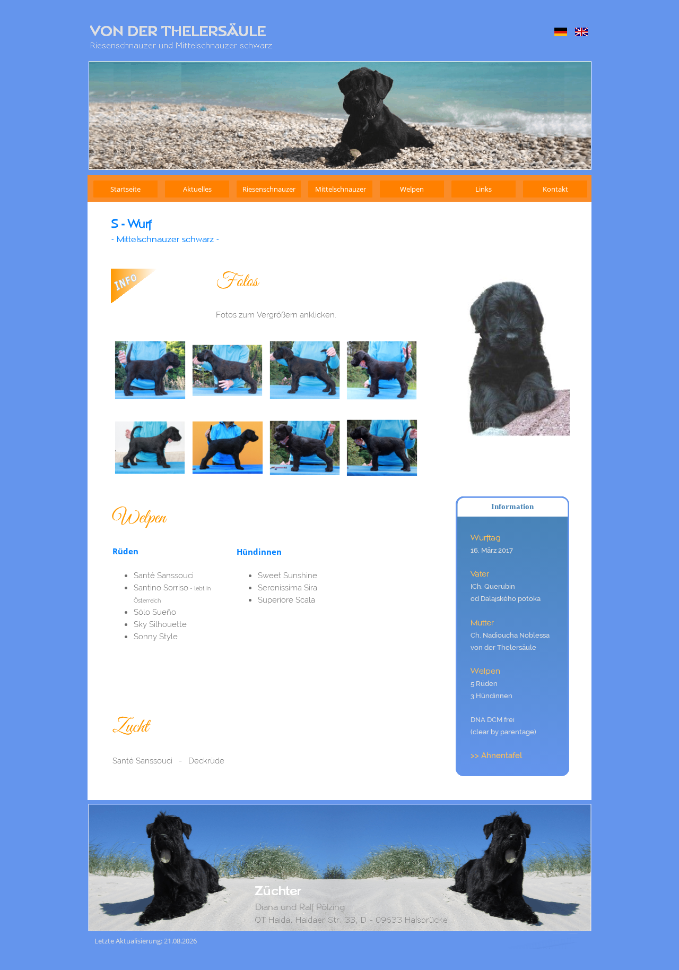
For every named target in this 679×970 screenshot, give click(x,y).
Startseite (125, 189)
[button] (150, 370)
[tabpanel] (275, 230)
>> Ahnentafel (496, 755)
